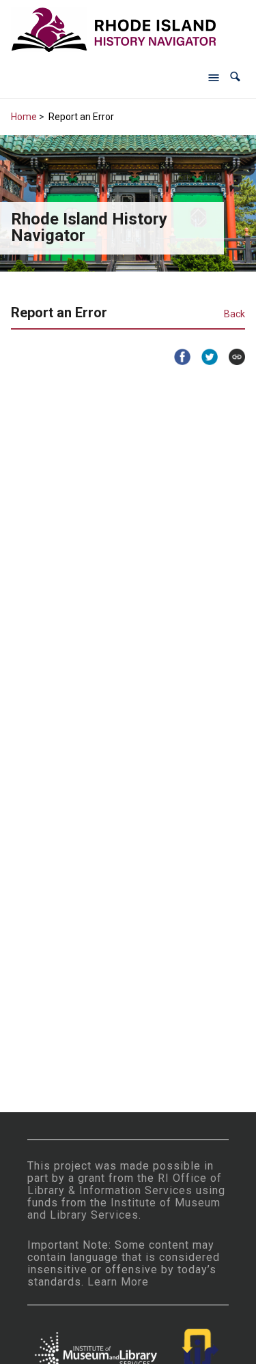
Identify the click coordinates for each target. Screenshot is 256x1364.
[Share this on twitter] (204, 357)
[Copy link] (231, 357)
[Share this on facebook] (176, 357)
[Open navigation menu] (213, 77)
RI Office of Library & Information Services (124, 1184)
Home (24, 116)
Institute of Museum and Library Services (124, 1208)
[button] (235, 76)
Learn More (118, 1281)
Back (234, 313)
